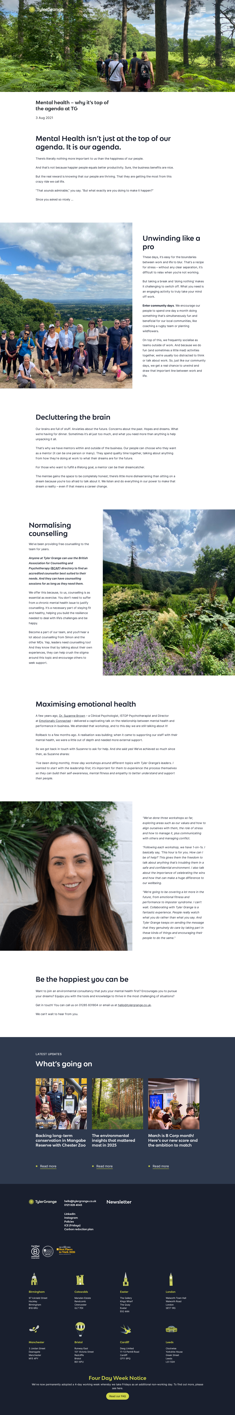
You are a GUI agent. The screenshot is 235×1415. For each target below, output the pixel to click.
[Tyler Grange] (46, 9)
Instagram (71, 1217)
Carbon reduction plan (78, 1229)
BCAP (55, 568)
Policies (69, 1221)
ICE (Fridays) (72, 1225)
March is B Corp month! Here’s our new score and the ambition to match (173, 1140)
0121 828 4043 (73, 1205)
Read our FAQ (117, 1396)
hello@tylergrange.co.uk (80, 1201)
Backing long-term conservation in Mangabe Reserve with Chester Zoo (61, 1140)
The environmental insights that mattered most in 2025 (113, 1140)
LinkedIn (69, 1214)
